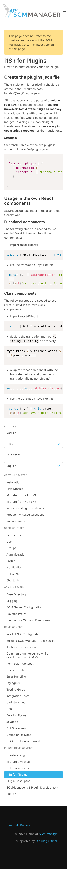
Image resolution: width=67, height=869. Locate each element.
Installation (13, 482)
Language (13, 454)
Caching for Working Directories (28, 620)
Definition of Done (18, 734)
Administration (16, 554)
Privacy (25, 825)
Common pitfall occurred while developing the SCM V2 (27, 655)
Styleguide (13, 683)
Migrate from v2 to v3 (21, 501)
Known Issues (15, 521)
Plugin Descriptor (18, 781)
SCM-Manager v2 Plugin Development (32, 787)
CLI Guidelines (16, 728)
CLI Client (13, 574)
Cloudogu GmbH (47, 841)
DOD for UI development (23, 741)
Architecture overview (21, 647)
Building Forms (16, 715)
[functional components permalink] (2, 222)
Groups (11, 548)
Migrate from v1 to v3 (21, 495)
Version (11, 432)
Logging (12, 601)
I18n (9, 709)
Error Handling (16, 676)
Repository (13, 535)
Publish (11, 794)
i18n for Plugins (16, 774)
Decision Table (16, 670)
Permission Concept (20, 663)
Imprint (13, 825)
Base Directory (16, 594)
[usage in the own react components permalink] (2, 198)
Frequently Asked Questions (25, 514)
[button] (65, 11)
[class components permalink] (2, 293)
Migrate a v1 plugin (19, 761)
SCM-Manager (48, 834)
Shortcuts (13, 580)
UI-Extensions (15, 702)
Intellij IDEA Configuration (23, 634)
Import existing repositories (25, 508)
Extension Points (17, 768)
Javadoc (12, 722)
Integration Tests (17, 696)
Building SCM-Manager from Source (30, 640)
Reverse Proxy (16, 613)
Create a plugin (16, 755)
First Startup (14, 489)
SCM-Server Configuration (24, 607)
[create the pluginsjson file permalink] (2, 77)
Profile (10, 561)
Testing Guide (15, 689)
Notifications (15, 567)
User (9, 541)
